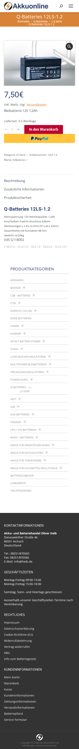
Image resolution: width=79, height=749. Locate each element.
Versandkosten (37, 104)
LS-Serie (21, 155)
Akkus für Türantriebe (25, 460)
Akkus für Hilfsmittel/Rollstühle (34, 468)
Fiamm (14, 326)
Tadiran (15, 422)
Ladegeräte (18, 483)
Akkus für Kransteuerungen (30, 445)
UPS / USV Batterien (23, 430)
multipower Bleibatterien (28, 364)
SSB (12, 407)
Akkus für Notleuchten (26, 453)
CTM (13, 303)
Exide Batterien (20, 318)
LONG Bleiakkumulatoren (28, 356)
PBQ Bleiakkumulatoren (27, 372)
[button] (69, 46)
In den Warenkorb (43, 129)
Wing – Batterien (21, 437)
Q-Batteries (19, 160)
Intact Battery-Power (25, 341)
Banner (15, 288)
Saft (13, 399)
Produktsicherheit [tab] (18, 197)
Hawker (15, 333)
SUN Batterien (20, 414)
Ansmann (16, 280)
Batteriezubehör (22, 475)
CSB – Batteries (20, 295)
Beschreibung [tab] (14, 181)
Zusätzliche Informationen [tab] (24, 189)
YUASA (14, 349)
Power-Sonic (19, 379)
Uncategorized (20, 490)
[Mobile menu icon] (71, 6)
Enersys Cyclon (21, 311)
